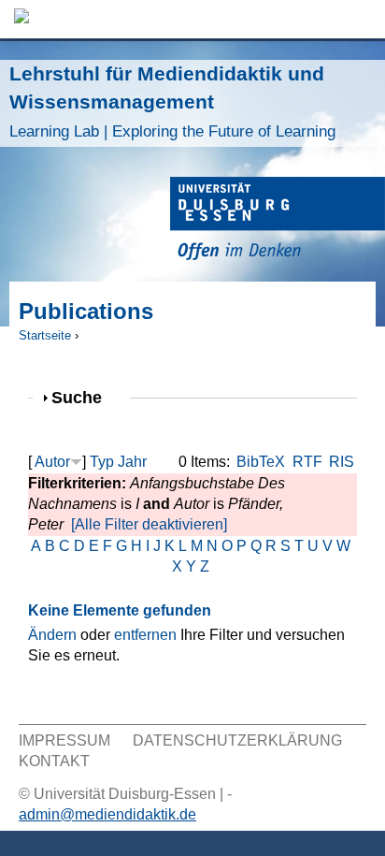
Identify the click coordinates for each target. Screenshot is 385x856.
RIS (341, 462)
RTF (307, 462)
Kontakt (54, 761)
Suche (84, 397)
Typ (102, 462)
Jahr (132, 462)
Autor (52, 462)
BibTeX (260, 462)
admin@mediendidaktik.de (107, 814)
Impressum (64, 740)
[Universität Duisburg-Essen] (277, 221)
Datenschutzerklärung (237, 740)
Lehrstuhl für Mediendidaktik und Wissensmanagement (172, 101)
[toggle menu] (361, 19)
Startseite (45, 335)
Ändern (52, 635)
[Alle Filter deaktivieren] (149, 524)
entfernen (145, 635)
